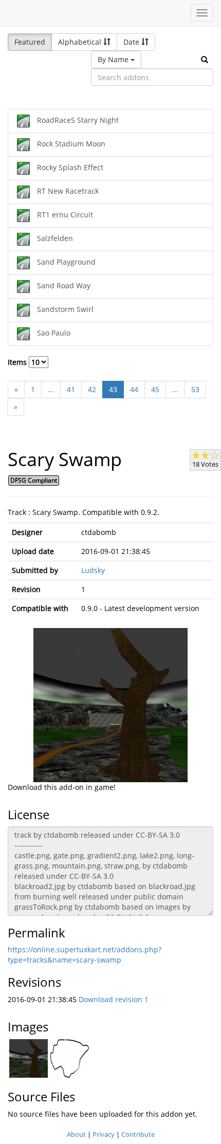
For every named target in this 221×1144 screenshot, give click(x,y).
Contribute (138, 1134)
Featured (29, 42)
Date (132, 42)
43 (113, 389)
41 (71, 389)
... (51, 389)
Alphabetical (80, 42)
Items (18, 362)
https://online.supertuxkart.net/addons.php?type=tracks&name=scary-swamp (84, 955)
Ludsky (93, 570)
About (76, 1134)
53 (195, 389)
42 (92, 389)
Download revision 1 (114, 999)
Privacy (104, 1134)
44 (134, 389)
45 (155, 389)
